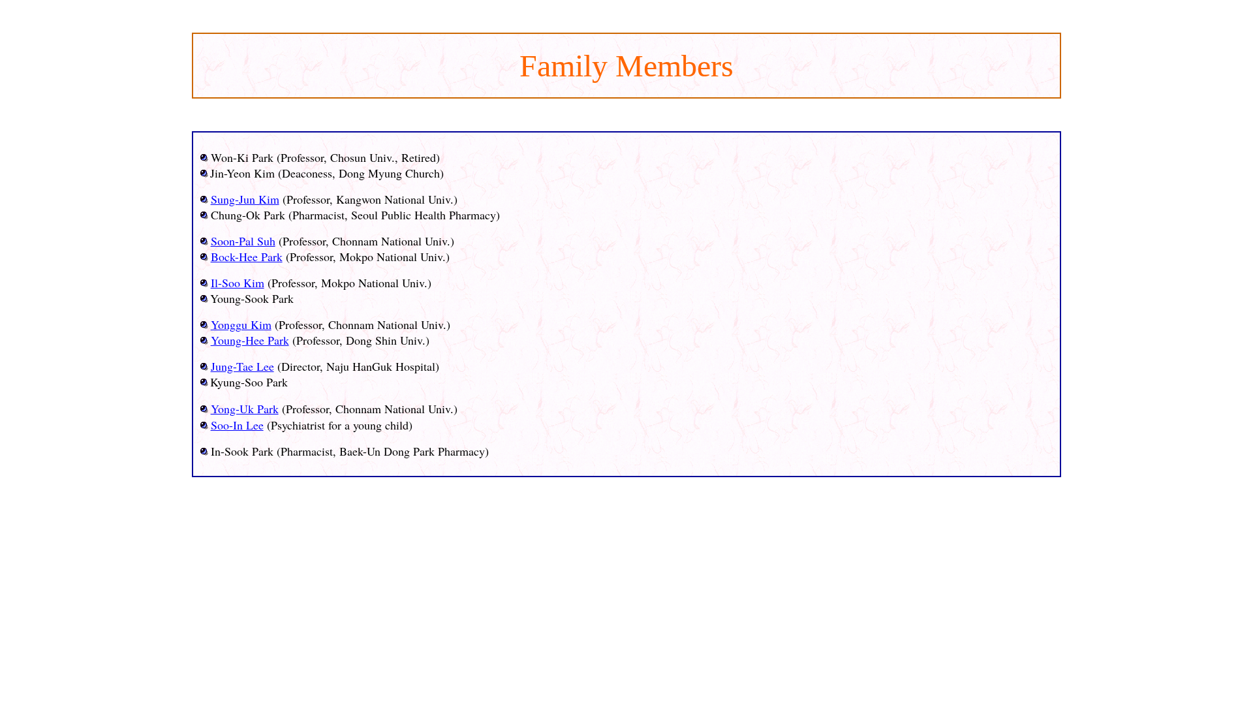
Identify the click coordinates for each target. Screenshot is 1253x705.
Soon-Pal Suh (243, 241)
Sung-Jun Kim (245, 199)
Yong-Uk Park (245, 408)
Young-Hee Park (250, 340)
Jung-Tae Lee (242, 366)
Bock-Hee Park (247, 256)
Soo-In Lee (237, 425)
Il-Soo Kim (237, 282)
